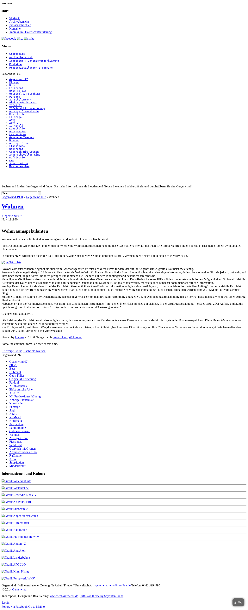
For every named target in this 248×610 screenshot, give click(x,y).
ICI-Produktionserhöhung (27, 108)
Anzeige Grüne (19, 143)
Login (5, 602)
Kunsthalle (17, 114)
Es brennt (16, 88)
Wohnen (14, 140)
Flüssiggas (17, 146)
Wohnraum (75, 337)
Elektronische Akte (23, 102)
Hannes (19, 337)
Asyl (12, 119)
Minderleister (19, 166)
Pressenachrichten (20, 25)
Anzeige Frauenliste (24, 111)
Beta (12, 85)
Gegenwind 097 (36, 197)
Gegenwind (19, 589)
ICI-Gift (15, 105)
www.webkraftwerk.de (64, 596)
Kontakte (15, 28)
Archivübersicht (19, 21)
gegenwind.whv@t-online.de (113, 585)
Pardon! (14, 96)
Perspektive (17, 131)
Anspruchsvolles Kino (24, 154)
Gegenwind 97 (18, 79)
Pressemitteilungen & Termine (31, 67)
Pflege (14, 82)
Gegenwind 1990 (12, 197)
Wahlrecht (16, 148)
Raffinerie (17, 157)
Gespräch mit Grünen (24, 151)
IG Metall (16, 125)
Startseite (14, 18)
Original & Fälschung (24, 93)
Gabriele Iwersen (21, 137)
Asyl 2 (14, 122)
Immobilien (60, 337)
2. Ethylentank (20, 99)
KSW (11, 160)
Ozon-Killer (17, 90)
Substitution (18, 163)
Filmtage (15, 117)
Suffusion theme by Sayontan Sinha (101, 596)
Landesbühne (17, 134)
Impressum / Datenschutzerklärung (30, 32)
